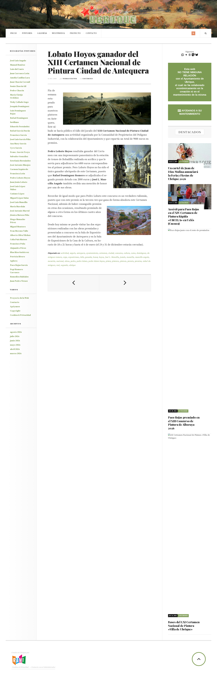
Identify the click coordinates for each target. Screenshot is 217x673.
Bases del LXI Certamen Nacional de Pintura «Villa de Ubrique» (184, 625)
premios (138, 261)
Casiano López (17, 193)
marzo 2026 (15, 353)
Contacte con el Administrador (43, 667)
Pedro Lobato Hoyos (20, 178)
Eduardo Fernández (20, 126)
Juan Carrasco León (19, 73)
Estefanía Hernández (20, 161)
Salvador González (19, 156)
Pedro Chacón (17, 90)
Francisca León (17, 173)
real (58, 265)
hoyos (101, 257)
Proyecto (75, 33)
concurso (118, 253)
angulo (72, 253)
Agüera (13, 261)
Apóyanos (15, 306)
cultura (127, 253)
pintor (108, 261)
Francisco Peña (17, 244)
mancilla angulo (142, 257)
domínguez (141, 253)
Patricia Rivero (17, 256)
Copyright (15, 311)
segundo (64, 265)
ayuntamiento (92, 253)
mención (51, 261)
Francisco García (18, 135)
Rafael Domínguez (19, 118)
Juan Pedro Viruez (19, 281)
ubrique (72, 265)
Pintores (27, 33)
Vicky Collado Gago (19, 102)
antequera (81, 253)
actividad (64, 253)
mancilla (130, 257)
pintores (115, 261)
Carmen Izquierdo (19, 169)
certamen (103, 253)
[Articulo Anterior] (73, 283)
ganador (88, 257)
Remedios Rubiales (19, 276)
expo (65, 257)
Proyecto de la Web (19, 298)
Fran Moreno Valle (19, 231)
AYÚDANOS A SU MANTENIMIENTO (190, 112)
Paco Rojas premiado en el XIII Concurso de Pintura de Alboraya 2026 (184, 422)
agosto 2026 (16, 332)
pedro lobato (81, 261)
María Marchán (17, 206)
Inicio (13, 33)
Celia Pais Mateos (18, 239)
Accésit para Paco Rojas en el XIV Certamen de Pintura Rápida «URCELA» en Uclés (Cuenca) (183, 216)
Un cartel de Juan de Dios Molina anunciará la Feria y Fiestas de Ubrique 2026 (183, 173)
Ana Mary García (18, 143)
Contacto (91, 33)
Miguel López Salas (19, 198)
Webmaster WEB (70, 79)
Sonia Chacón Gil (18, 86)
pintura (123, 261)
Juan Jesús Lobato (18, 182)
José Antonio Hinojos (20, 165)
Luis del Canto (17, 69)
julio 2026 (14, 336)
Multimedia (58, 33)
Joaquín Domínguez (19, 106)
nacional (59, 261)
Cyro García (16, 148)
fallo (82, 257)
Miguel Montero (18, 226)
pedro (72, 261)
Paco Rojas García (19, 265)
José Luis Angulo (18, 60)
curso (133, 253)
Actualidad (183, 161)
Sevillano (14, 122)
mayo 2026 (15, 345)
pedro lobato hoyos (96, 261)
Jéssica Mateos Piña (19, 215)
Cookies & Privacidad (20, 315)
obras (67, 261)
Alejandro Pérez (18, 248)
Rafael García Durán (20, 131)
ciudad (111, 253)
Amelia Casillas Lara (20, 77)
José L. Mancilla (112, 257)
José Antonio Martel (20, 211)
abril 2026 (15, 349)
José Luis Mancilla (18, 202)
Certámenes (87, 79)
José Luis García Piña (20, 139)
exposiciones (73, 257)
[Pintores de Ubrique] (108, 14)
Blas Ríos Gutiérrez (19, 252)
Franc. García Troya (20, 152)
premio (130, 261)
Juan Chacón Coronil (20, 82)
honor (95, 257)
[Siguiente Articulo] (125, 283)
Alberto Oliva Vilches (20, 235)
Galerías (42, 33)
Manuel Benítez (17, 65)
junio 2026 (15, 340)
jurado (122, 257)
